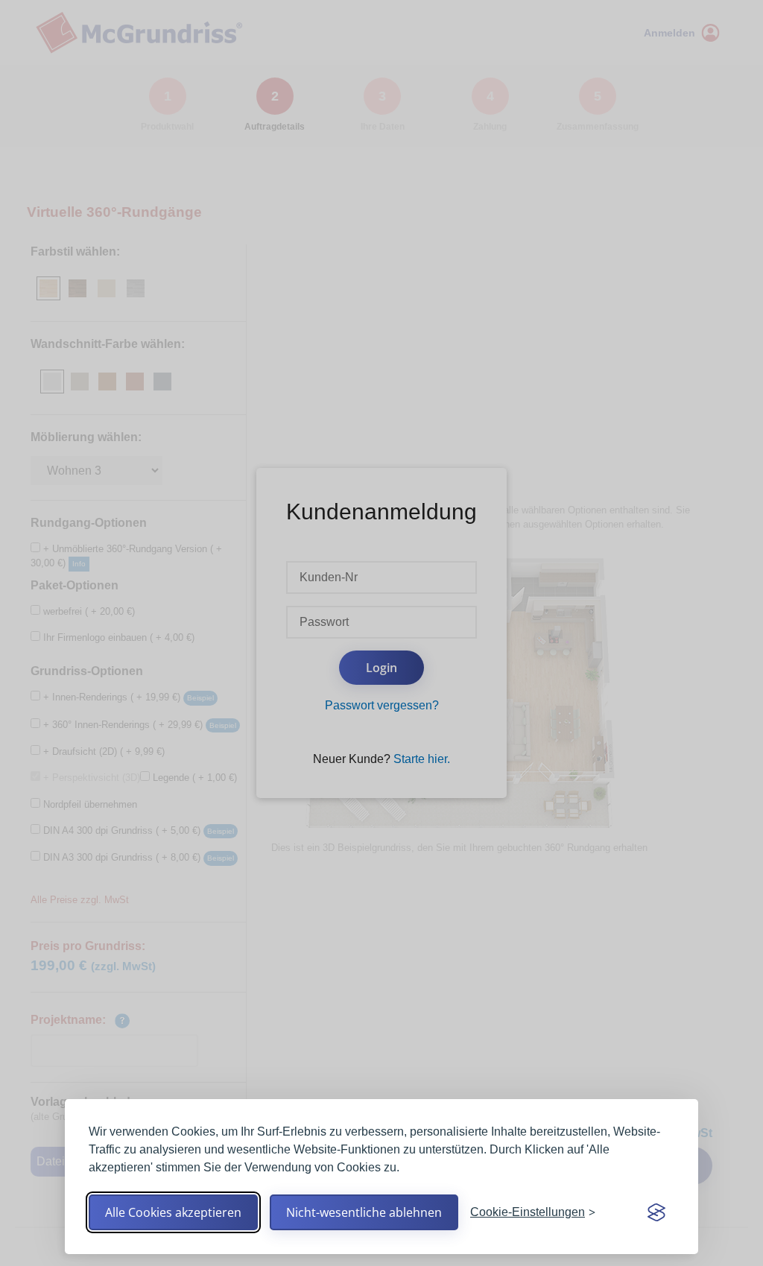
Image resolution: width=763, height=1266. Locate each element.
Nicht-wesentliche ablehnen (364, 1212)
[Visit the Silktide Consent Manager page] (656, 1212)
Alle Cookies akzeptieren (173, 1212)
